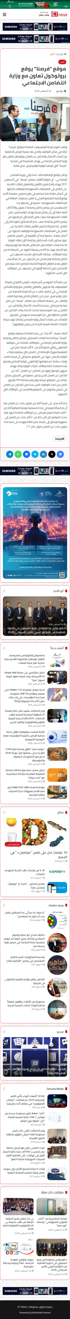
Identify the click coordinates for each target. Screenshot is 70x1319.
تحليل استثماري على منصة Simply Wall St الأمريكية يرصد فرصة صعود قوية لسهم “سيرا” (24, 676)
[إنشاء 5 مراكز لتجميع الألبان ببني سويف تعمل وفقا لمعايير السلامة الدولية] (57, 1173)
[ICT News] (53, 14)
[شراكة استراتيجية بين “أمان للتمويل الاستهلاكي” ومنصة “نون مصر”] (51, 1206)
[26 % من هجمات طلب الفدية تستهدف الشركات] (57, 871)
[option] (35, 616)
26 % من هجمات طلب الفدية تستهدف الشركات (24, 872)
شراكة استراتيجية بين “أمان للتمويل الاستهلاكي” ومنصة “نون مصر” (52, 1222)
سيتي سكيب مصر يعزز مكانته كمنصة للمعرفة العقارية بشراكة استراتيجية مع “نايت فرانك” (25, 774)
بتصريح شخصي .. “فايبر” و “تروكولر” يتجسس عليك (26, 885)
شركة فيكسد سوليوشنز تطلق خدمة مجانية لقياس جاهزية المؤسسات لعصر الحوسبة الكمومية (24, 735)
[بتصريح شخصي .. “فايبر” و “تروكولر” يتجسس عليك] (57, 887)
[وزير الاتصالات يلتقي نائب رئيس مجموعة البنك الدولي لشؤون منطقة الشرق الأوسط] (57, 1136)
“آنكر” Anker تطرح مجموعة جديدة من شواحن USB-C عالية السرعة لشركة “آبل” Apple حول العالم (25, 1117)
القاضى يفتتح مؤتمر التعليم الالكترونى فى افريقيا (24, 981)
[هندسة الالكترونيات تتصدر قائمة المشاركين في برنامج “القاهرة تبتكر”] (57, 965)
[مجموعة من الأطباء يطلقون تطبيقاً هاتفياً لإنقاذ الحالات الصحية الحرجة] (57, 1010)
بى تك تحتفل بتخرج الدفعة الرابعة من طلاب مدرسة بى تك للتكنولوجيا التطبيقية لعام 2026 (18, 1223)
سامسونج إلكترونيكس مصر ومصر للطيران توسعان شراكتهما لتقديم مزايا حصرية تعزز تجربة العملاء (24, 659)
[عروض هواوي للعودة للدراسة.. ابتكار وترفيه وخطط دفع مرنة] (18, 1247)
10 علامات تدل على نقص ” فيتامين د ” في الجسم (38, 854)
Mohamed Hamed (41, 1312)
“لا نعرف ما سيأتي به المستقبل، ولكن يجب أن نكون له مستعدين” (25, 914)
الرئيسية (60, 54)
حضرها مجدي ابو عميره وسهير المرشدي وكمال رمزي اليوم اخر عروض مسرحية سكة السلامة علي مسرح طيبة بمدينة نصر (24, 940)
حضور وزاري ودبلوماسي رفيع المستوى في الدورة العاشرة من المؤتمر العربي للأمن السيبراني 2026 (36, 630)
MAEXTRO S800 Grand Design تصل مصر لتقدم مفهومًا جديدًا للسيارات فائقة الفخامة (26, 791)
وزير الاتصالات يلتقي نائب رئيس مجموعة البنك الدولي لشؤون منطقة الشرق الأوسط (25, 1134)
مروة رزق (60, 91)
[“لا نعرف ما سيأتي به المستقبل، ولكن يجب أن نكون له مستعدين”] (57, 920)
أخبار (52, 54)
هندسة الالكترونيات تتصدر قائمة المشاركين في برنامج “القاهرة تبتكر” (25, 959)
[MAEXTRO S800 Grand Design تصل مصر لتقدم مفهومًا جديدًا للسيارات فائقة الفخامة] (57, 792)
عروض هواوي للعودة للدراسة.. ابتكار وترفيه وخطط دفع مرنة (18, 1263)
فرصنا (58, 438)
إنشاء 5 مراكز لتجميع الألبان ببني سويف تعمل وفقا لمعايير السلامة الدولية (24, 1170)
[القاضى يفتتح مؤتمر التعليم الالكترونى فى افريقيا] (57, 987)
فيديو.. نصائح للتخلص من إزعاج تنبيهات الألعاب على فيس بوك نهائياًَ (35, 1070)
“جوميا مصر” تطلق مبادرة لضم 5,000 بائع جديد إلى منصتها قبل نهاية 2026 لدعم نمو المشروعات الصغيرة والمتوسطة (25, 755)
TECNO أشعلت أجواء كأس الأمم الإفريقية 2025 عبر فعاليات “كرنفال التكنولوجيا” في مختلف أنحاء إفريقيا (25, 1100)
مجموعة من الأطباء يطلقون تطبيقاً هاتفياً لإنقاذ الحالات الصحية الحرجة (26, 1003)
